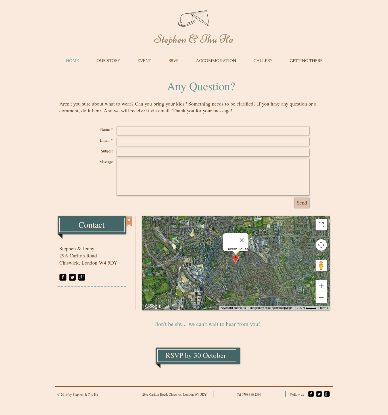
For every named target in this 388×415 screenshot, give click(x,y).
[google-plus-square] (81, 277)
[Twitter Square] (72, 277)
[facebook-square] (62, 277)
